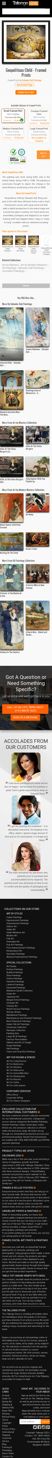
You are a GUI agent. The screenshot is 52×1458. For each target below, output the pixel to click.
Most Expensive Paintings (18, 1021)
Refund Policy (8, 1416)
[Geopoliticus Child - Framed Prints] (26, 42)
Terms (5, 1420)
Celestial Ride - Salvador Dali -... (10, 363)
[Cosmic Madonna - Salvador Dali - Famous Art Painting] (37, 327)
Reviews (6, 1413)
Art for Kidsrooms (15, 1070)
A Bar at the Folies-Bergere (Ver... (11, 480)
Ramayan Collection (15, 1030)
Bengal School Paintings (17, 1000)
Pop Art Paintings (14, 944)
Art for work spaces (16, 1085)
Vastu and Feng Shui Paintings (20, 1051)
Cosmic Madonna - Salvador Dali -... (37, 350)
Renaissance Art (14, 950)
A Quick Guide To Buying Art (7, 1398)
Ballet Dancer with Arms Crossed (10, 526)
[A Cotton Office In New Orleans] (37, 573)
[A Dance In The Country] (11, 625)
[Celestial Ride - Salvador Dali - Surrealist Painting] (11, 333)
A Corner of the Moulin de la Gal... (11, 594)
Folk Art (10, 938)
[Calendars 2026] (23, 1155)
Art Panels (11, 966)
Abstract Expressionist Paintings (21, 957)
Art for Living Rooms (16, 1061)
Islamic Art (11, 926)
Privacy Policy (8, 1429)
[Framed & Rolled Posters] (35, 1188)
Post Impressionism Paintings (20, 947)
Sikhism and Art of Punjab (18, 1042)
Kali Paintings (12, 1048)
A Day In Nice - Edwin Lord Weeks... (36, 633)
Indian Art (11, 929)
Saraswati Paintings (15, 987)
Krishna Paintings (14, 969)
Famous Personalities (16, 1039)
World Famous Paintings (18, 1009)
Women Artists (13, 1012)
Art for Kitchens (14, 1067)
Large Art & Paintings (16, 1036)
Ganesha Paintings (15, 981)
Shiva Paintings (13, 975)
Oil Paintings (9, 267)
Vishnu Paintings (14, 978)
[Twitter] (35, 1428)
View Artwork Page (24, 84)
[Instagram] (43, 1428)
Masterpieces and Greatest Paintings (23, 1018)
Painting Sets (12, 1033)
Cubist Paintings (14, 917)
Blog (4, 1444)
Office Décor (12, 1094)
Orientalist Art (12, 941)
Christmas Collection (16, 1027)
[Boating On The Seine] (11, 541)
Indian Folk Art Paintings (17, 1024)
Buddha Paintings (14, 972)
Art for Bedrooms (14, 1064)
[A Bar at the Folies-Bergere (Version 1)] (11, 466)
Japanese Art (12, 996)
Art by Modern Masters (34, 264)
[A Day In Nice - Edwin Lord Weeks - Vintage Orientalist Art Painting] (37, 615)
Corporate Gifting (14, 1097)
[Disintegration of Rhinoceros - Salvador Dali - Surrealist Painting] (37, 379)
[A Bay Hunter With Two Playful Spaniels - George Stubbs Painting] (37, 466)
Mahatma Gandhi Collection (19, 990)
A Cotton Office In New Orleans (35, 586)
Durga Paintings (13, 1045)
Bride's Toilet (31, 548)
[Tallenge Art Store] (26, 3)
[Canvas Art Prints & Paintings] (40, 1211)
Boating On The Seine (9, 552)
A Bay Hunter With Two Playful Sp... (35, 480)
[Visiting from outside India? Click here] (39, 1112)
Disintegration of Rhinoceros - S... (33, 391)
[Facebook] (39, 1428)
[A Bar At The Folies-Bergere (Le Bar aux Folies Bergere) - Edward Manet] (11, 436)
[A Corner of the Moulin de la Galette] (11, 577)
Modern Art (11, 935)
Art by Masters (10, 264)
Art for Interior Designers (18, 1100)
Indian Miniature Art (15, 932)
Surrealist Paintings (13, 270)
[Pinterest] (48, 1428)
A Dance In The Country (9, 652)
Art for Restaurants (15, 1076)
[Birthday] (37, 502)
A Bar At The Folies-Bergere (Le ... (8, 450)
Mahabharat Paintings (16, 1015)
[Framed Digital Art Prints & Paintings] (3, 1243)
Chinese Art (12, 1006)
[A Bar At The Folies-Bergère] (37, 435)
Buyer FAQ (7, 1410)
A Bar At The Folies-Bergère (34, 447)
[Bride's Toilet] (37, 539)
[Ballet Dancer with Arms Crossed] (11, 507)
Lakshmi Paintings (15, 984)
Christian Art (12, 1003)
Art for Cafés (12, 1082)
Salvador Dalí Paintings (31, 267)
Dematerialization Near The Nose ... (10, 413)
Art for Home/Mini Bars (17, 1073)
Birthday (29, 514)
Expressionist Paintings (17, 920)
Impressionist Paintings (17, 923)
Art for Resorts (13, 1079)
